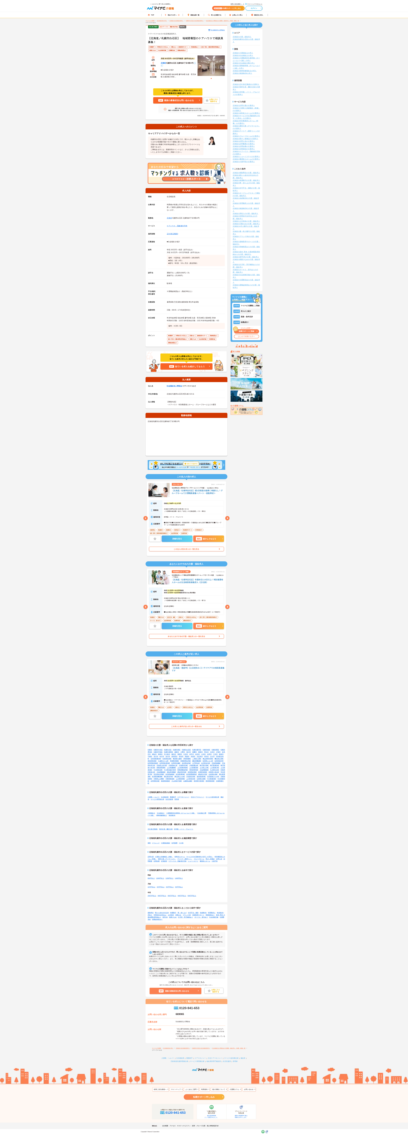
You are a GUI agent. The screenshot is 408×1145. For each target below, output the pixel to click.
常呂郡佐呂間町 (159, 774)
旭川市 (188, 752)
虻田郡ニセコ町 (208, 761)
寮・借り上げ (182, 913)
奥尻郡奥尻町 (152, 761)
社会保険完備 (213, 917)
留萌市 (160, 754)
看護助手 (173, 797)
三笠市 (215, 754)
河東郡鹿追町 (170, 779)
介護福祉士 (151, 813)
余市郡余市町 (205, 763)
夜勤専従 (151, 913)
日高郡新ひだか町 (213, 776)
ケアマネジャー (200, 1058)
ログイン (254, 8)
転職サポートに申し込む (227, 8)
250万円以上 (152, 896)
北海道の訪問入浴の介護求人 (244, 141)
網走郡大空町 (202, 774)
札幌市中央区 (158, 750)
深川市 (168, 756)
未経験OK (203, 913)
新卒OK (165, 917)
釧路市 (200, 752)
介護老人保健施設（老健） (164, 857)
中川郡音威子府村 (170, 770)
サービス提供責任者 (212, 797)
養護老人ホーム (205, 861)
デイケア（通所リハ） (184, 859)
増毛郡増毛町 (193, 770)
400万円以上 (182, 896)
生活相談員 (165, 797)
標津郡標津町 (210, 781)
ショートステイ (193, 861)
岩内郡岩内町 (186, 763)
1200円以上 (169, 878)
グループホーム (199, 859)
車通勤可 (173, 913)
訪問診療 (157, 861)
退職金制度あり (157, 919)
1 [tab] (211, 78)
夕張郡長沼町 (183, 765)
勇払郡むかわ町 (179, 776)
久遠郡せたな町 (163, 761)
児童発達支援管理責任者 (179, 1061)
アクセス (173, 1126)
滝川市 (156, 756)
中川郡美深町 (158, 770)
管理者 (176, 799)
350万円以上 (172, 896)
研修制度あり (210, 915)
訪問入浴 (219, 859)
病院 (149, 843)
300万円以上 (162, 896)
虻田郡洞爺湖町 (157, 776)
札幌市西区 (215, 750)
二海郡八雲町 (196, 759)
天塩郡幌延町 (161, 772)
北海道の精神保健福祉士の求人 (244, 71)
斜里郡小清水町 (214, 772)
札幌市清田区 (168, 752)
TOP (152, 15)
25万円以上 (170, 887)
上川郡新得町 (180, 779)
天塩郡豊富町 (204, 770)
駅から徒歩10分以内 (162, 913)
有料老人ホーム (179, 857)
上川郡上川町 (204, 767)
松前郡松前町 (167, 759)
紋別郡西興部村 (191, 774)
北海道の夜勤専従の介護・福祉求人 (246, 173)
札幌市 (150, 750)
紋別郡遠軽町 (170, 774)
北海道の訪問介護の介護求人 (244, 105)
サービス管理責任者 (157, 799)
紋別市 (197, 754)
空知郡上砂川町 (162, 765)
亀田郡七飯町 (177, 759)
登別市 (181, 756)
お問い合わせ (249, 1089)
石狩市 (206, 756)
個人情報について (218, 1089)
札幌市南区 (206, 750)
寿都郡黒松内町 (185, 761)
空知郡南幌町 (216, 763)
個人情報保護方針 (213, 1126)
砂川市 (162, 756)
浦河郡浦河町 (201, 776)
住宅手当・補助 (193, 913)
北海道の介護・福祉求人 (242, 37)
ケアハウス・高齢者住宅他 (177, 226)
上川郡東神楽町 (182, 767)
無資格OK (172, 815)
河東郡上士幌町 (159, 779)
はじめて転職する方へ (246, 336)
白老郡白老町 (213, 774)
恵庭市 (187, 756)
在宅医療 (174, 843)
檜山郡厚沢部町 (208, 759)
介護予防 (215, 861)
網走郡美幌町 (171, 772)
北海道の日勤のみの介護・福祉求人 (246, 224)
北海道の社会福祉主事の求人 (244, 63)
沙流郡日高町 (190, 776)
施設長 (243, 1058)
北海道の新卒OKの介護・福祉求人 (246, 257)
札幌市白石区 (186, 750)
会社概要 (165, 1126)
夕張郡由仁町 (173, 765)
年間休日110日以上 (160, 915)
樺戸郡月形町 (204, 765)
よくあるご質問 (191, 1089)
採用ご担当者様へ (160, 1089)
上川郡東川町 (214, 767)
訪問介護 (151, 857)
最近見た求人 (258, 15)
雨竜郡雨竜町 (161, 767)
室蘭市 (194, 752)
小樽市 (182, 752)
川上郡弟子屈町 (176, 781)
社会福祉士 (160, 813)
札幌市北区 (167, 750)
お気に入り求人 (237, 15)
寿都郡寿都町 (174, 761)
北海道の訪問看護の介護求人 (244, 144)
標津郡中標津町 (199, 781)
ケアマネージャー (183, 797)
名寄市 (209, 754)
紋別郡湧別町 (180, 774)
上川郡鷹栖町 (171, 767)
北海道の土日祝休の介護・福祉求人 (246, 221)
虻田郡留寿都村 (153, 763)
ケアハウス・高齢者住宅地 (177, 861)
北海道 (163, 63)
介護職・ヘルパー (154, 797)
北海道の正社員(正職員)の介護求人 (246, 84)
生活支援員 (169, 799)
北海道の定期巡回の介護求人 (244, 149)
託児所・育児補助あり (185, 917)
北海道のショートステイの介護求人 (246, 156)
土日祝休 (171, 915)
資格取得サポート (198, 915)
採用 (193, 1126)
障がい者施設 (210, 859)
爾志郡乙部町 (219, 759)
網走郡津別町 (181, 772)
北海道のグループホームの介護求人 (246, 136)
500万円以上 (192, 896)
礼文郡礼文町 (214, 770)
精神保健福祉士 (161, 815)
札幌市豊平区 (196, 750)
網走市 (154, 754)
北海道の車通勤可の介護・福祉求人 (246, 180)
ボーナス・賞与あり (201, 917)
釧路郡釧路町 (165, 781)
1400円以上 (179, 878)
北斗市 (212, 756)
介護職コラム (234, 1089)
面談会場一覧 (195, 15)
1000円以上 (160, 878)
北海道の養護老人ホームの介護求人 (246, 159)
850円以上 (151, 878)
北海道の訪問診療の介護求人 (244, 146)
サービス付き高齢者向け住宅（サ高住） (199, 857)
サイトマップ (176, 1089)
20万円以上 (160, 887)
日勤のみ (178, 915)
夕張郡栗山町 (193, 765)
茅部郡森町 (187, 759)
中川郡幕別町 (211, 779)
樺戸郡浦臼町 (214, 765)
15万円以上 (151, 887)
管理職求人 (211, 913)
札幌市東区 (176, 750)
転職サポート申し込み (204, 1097)
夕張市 (218, 752)
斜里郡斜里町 (192, 772)
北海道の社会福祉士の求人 (243, 55)
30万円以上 (179, 887)
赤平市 (191, 754)
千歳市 (150, 756)
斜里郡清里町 (202, 772)
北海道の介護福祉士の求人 (243, 53)
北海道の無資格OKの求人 (242, 73)
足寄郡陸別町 (155, 781)
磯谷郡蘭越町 (196, 761)
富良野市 (174, 756)
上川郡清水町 (190, 779)
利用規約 (204, 1089)
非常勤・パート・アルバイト (183, 829)
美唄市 (179, 754)
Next (227, 518)
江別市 (185, 754)
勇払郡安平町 (168, 776)
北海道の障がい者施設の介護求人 (245, 139)
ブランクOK (187, 915)
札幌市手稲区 (158, 752)
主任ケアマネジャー (197, 797)
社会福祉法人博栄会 (218, 30)
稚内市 (173, 754)
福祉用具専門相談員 (213, 1061)
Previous (145, 518)
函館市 (176, 752)
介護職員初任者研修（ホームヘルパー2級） (181, 813)
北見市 (212, 752)
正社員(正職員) (172, 234)
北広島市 (200, 756)
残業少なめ (173, 917)
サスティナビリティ (184, 1126)
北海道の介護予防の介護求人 (244, 162)
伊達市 (193, 756)
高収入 (150, 915)
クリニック (156, 843)
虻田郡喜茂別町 (165, 763)
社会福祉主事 (201, 813)
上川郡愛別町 (193, 767)
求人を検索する (216, 15)
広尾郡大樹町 (201, 779)
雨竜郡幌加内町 (182, 770)
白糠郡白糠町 (187, 781)
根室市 (221, 754)
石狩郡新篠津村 (156, 759)
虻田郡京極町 (175, 763)
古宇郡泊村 (196, 763)
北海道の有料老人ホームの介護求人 (246, 113)
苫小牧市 (167, 754)
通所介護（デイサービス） (167, 859)
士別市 (203, 754)
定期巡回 (164, 861)
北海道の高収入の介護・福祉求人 (245, 213)
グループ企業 (200, 1126)
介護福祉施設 (165, 843)
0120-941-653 (189, 1008)
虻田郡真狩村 (219, 761)
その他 (181, 843)
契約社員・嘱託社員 (166, 829)
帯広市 (206, 752)
